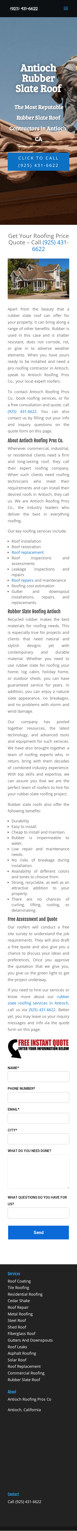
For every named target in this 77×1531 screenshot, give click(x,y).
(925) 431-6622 (50, 245)
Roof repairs (23, 580)
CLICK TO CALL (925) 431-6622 (38, 161)
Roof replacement (28, 552)
